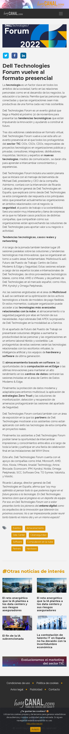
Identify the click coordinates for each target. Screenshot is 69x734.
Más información (35, 723)
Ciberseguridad (38, 535)
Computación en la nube (40, 542)
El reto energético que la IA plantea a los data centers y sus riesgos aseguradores (15, 604)
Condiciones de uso (18, 683)
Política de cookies (47, 683)
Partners (17, 548)
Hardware (32, 548)
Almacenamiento (35, 528)
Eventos (17, 528)
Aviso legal (16, 689)
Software (17, 542)
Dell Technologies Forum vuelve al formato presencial (27, 72)
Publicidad (36, 689)
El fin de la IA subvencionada (13, 637)
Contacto (54, 689)
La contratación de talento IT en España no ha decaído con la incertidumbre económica (51, 641)
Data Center (19, 535)
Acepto (35, 729)
